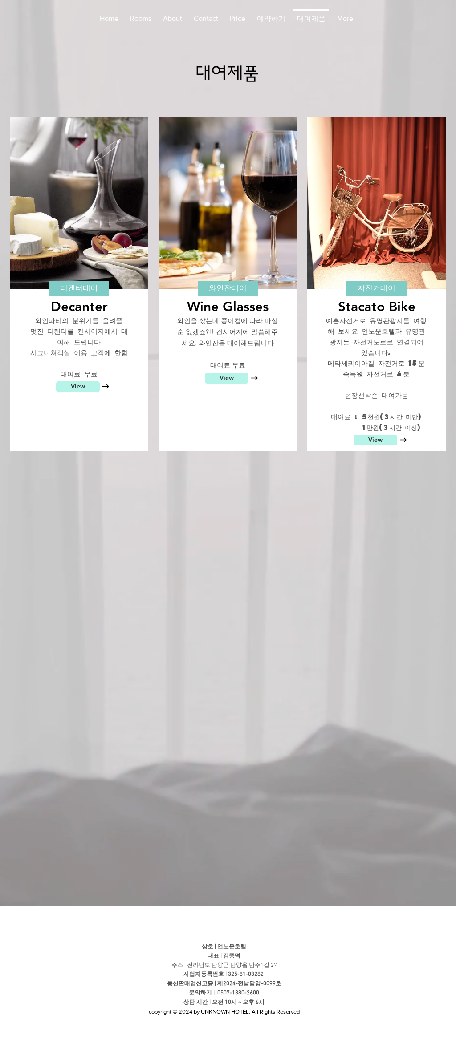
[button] (79, 288)
